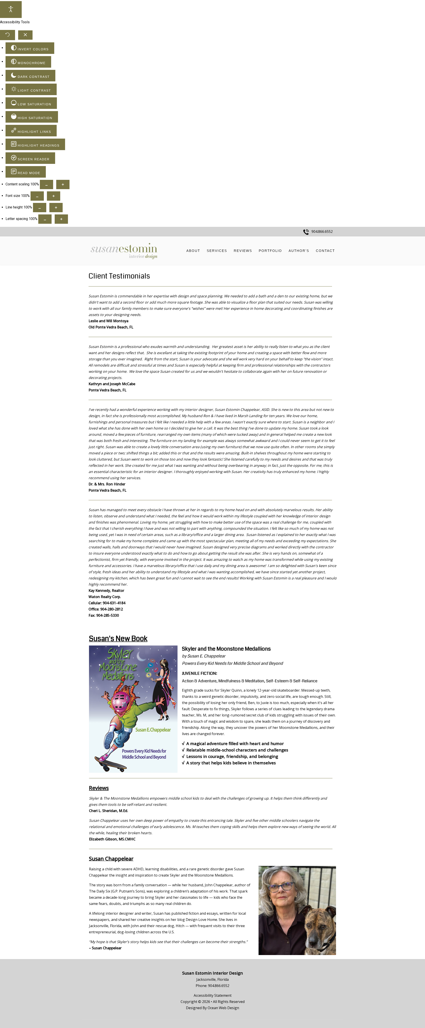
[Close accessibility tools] (25, 35)
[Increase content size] (63, 184)
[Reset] (7, 35)
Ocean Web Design (223, 1007)
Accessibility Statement (213, 995)
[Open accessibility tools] (11, 9)
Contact (325, 251)
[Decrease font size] (37, 196)
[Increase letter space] (61, 219)
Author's (299, 251)
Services (217, 251)
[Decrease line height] (39, 207)
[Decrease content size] (46, 184)
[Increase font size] (53, 196)
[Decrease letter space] (45, 219)
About (193, 251)
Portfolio (270, 251)
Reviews (243, 251)
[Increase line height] (56, 207)
